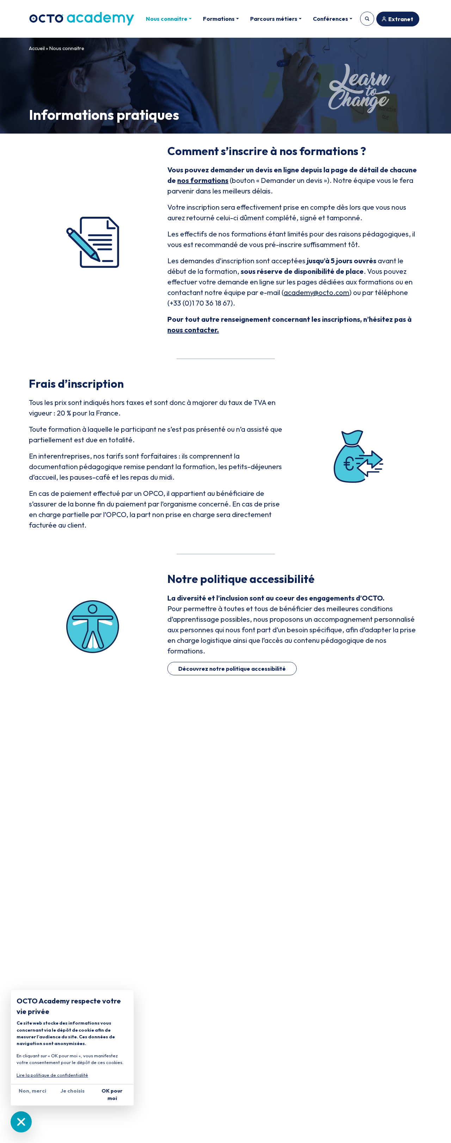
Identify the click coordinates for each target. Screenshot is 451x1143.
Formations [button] (219, 18)
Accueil (37, 48)
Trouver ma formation (367, 19)
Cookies (21, 1121)
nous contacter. (193, 329)
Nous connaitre (66, 48)
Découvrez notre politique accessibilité (232, 668)
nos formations (202, 180)
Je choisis (72, 1091)
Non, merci (32, 1091)
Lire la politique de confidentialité (52, 1075)
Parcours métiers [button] (273, 18)
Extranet (400, 19)
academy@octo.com (316, 292)
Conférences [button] (330, 18)
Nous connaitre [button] (166, 18)
